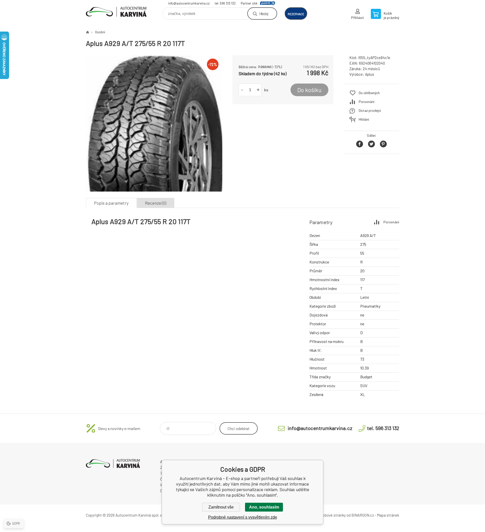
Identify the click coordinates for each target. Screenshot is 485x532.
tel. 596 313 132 (225, 3)
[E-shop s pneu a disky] (87, 32)
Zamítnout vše (221, 507)
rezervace (296, 14)
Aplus (369, 74)
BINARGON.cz (362, 515)
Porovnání (366, 101)
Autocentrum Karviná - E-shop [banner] (116, 11)
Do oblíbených (369, 93)
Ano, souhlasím (264, 507)
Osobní (100, 32)
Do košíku (309, 89)
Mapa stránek (388, 515)
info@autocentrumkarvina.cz (189, 3)
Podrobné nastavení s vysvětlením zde (242, 517)
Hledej (263, 13)
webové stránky (333, 515)
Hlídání (364, 119)
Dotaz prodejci (370, 110)
